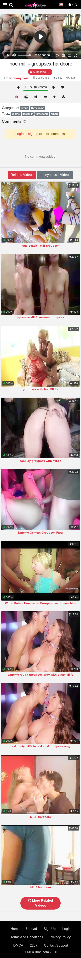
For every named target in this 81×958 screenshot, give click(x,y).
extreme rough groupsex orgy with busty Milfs (40, 674)
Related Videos (22, 175)
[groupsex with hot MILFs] (40, 356)
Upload (31, 929)
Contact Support (56, 945)
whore (55, 113)
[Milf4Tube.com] (35, 5)
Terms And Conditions (27, 937)
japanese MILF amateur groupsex (40, 317)
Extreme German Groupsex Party (40, 532)
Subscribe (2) (41, 71)
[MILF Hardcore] (40, 784)
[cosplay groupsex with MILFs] (40, 428)
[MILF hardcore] (40, 855)
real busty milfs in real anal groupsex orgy (40, 746)
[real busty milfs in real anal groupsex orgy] (40, 713)
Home (15, 929)
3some (16, 113)
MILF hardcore (40, 887)
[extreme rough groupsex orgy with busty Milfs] (40, 641)
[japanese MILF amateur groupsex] (40, 284)
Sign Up (50, 929)
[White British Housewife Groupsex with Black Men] (40, 570)
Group (24, 108)
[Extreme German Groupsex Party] (40, 499)
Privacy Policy (60, 937)
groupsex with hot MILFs (40, 389)
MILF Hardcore (40, 816)
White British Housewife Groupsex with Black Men (40, 603)
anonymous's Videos (55, 175)
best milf (27, 113)
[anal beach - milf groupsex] (40, 212)
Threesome (37, 108)
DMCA (18, 945)
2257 (33, 945)
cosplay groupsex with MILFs (40, 460)
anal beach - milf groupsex (40, 245)
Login (66, 929)
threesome (42, 113)
